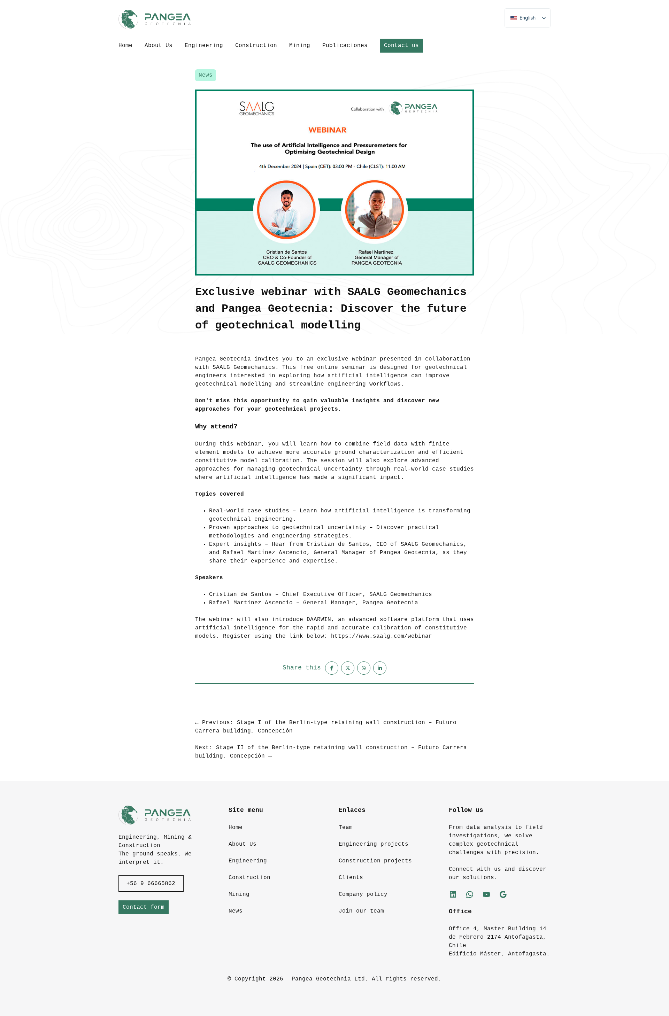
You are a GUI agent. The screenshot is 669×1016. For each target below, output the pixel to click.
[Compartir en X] (347, 668)
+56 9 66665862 (150, 884)
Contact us (401, 45)
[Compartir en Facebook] (331, 668)
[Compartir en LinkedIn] (379, 668)
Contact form (143, 907)
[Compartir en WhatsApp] (363, 668)
